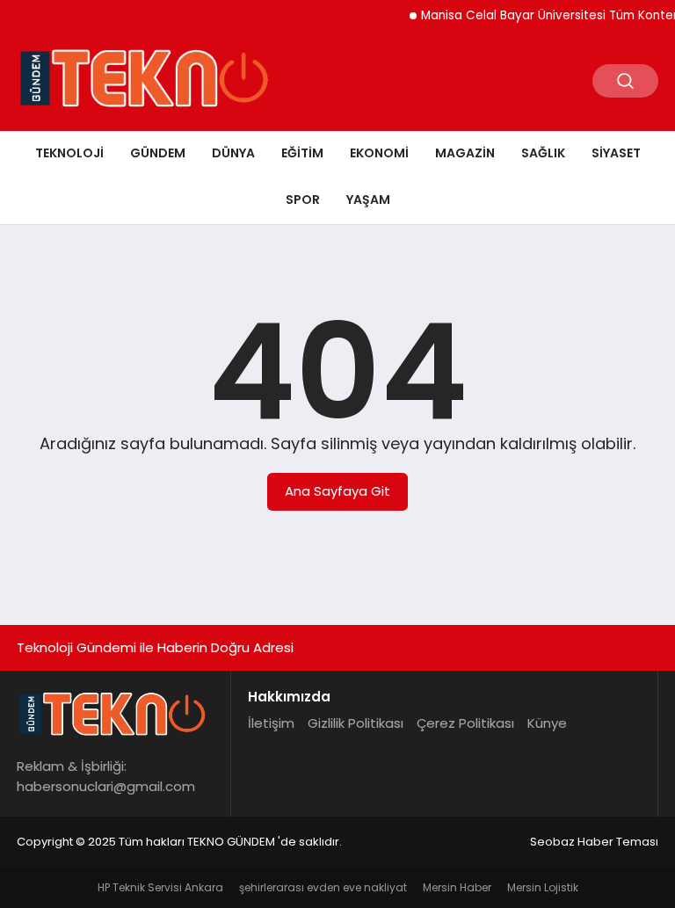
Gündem (157, 153)
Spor (303, 199)
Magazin (465, 153)
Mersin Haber (457, 887)
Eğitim (302, 153)
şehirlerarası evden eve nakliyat (323, 887)
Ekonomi (379, 153)
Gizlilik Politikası (355, 723)
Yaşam (368, 199)
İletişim (271, 723)
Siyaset (616, 153)
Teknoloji (69, 153)
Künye (547, 723)
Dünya (233, 153)
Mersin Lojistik (542, 887)
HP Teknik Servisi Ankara (160, 887)
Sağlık (543, 153)
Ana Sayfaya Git (337, 491)
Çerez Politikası (465, 723)
